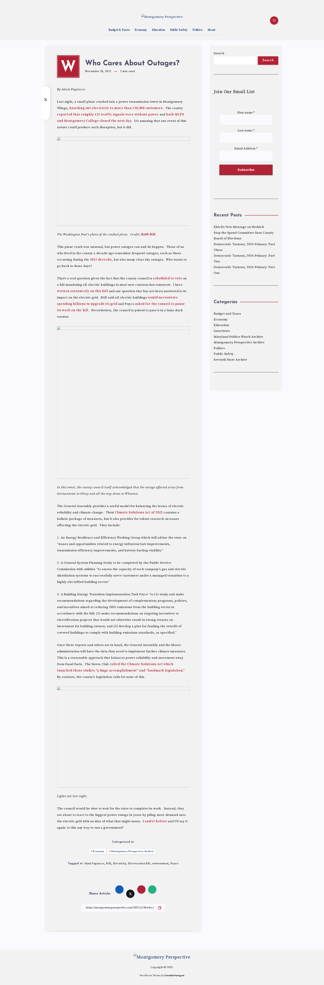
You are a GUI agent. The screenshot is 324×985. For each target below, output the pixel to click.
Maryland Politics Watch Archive (238, 337)
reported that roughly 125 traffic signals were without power (108, 114)
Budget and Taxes (227, 314)
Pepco (174, 863)
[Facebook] (49, 21)
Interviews (222, 331)
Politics (197, 30)
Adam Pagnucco (94, 863)
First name (246, 113)
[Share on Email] (45, 107)
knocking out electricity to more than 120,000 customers (116, 108)
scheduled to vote (167, 278)
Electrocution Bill (139, 863)
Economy (141, 30)
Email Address (246, 148)
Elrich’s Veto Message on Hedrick (239, 227)
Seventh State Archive (230, 360)
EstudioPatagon (174, 975)
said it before (156, 821)
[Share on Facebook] (45, 92)
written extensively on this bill (82, 291)
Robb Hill (148, 234)
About (211, 30)
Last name (246, 130)
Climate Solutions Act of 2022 (139, 512)
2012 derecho (101, 260)
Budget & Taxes (119, 30)
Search (219, 53)
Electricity (119, 863)
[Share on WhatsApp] (45, 114)
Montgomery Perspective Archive (132, 851)
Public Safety (179, 30)
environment (160, 863)
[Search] (274, 20)
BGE (108, 863)
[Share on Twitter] (45, 99)
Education (158, 30)
